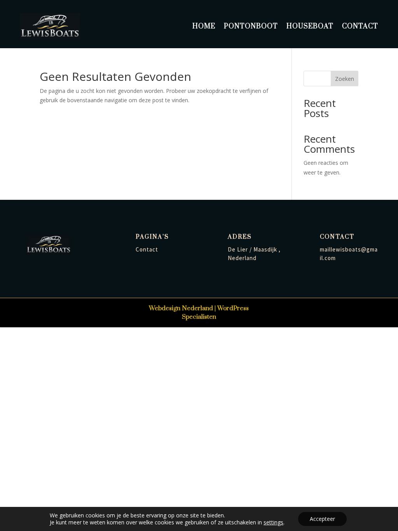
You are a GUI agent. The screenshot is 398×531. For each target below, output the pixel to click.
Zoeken (344, 78)
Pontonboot (251, 26)
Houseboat (309, 26)
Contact (360, 26)
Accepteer (322, 518)
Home (203, 26)
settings (273, 522)
